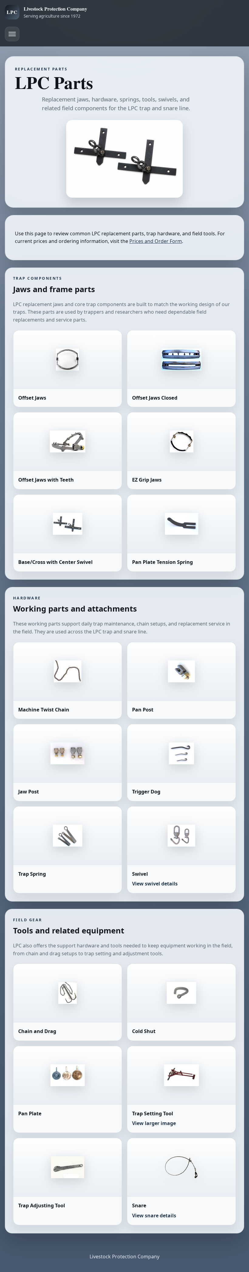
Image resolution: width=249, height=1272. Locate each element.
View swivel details (155, 883)
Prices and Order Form (155, 241)
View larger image (154, 1123)
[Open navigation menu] (12, 34)
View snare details (154, 1215)
